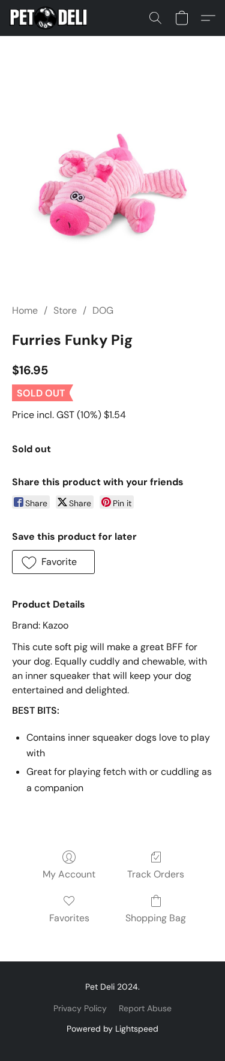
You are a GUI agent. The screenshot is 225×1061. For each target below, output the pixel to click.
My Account (69, 874)
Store (65, 310)
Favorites (69, 918)
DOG (102, 310)
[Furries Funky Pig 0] (112, 184)
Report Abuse (145, 1008)
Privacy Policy (80, 1008)
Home (25, 310)
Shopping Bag (155, 918)
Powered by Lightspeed (112, 1028)
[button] (50, 18)
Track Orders (155, 874)
